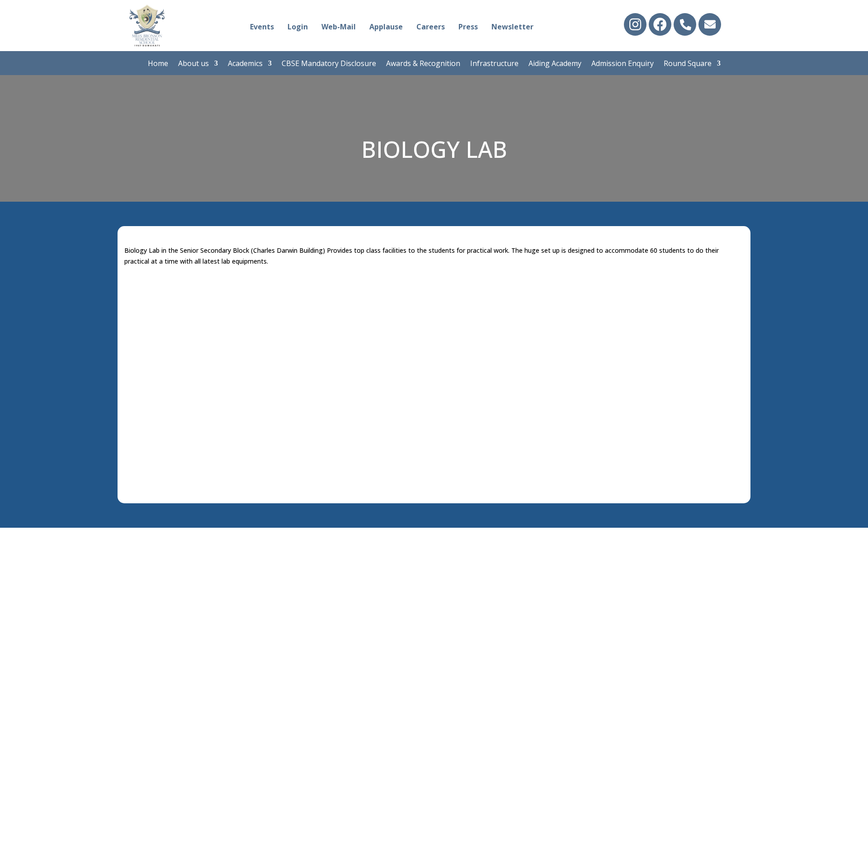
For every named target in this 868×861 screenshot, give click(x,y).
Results (308, 620)
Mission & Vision (175, 583)
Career (157, 632)
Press (468, 27)
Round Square (688, 64)
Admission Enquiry (622, 64)
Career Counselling (329, 583)
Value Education (324, 608)
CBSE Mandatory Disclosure (329, 64)
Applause (386, 27)
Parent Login (467, 571)
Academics (245, 64)
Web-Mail (338, 27)
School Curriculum (328, 559)
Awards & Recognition (423, 64)
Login (298, 27)
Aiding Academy (554, 64)
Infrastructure (494, 64)
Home (158, 64)
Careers (430, 27)
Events (262, 27)
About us (193, 64)
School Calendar (324, 571)
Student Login (469, 559)
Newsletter (512, 27)
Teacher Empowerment (338, 596)
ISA (300, 644)
